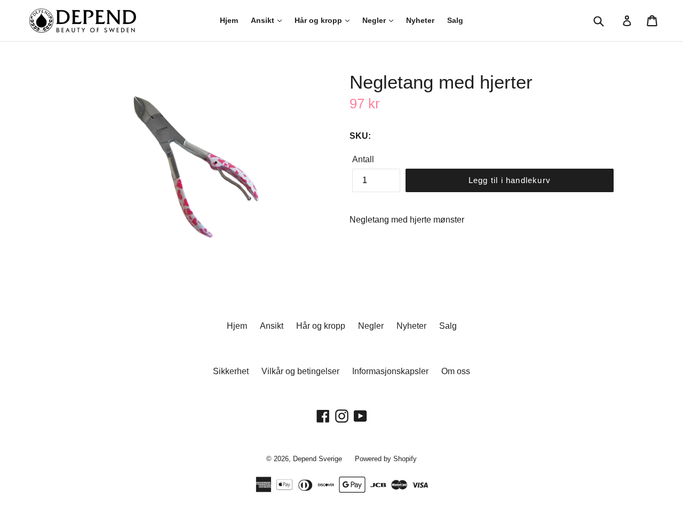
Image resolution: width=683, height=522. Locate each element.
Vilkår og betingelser (300, 371)
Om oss (455, 371)
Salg (455, 20)
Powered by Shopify (386, 459)
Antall (363, 159)
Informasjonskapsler (390, 371)
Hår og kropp (319, 20)
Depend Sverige (317, 459)
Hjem (229, 20)
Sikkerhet (231, 371)
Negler (375, 20)
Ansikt (263, 20)
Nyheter (420, 20)
